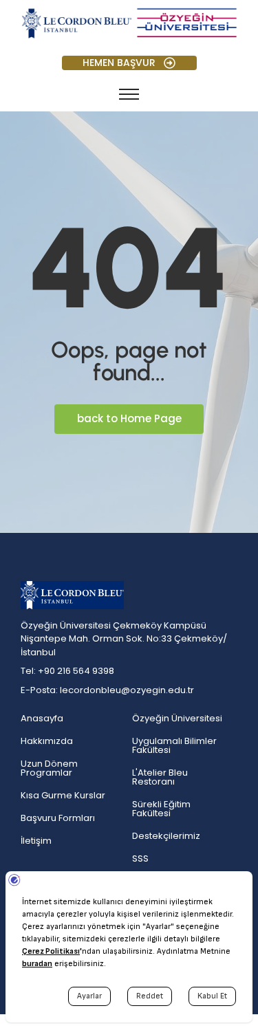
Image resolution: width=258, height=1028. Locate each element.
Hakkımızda (47, 740)
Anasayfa (42, 718)
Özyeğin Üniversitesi (177, 718)
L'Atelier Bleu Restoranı (160, 777)
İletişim (36, 840)
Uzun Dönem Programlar (49, 768)
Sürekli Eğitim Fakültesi (161, 809)
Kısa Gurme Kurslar (63, 795)
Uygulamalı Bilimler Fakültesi (174, 745)
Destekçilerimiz (166, 835)
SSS (140, 858)
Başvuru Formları (58, 817)
